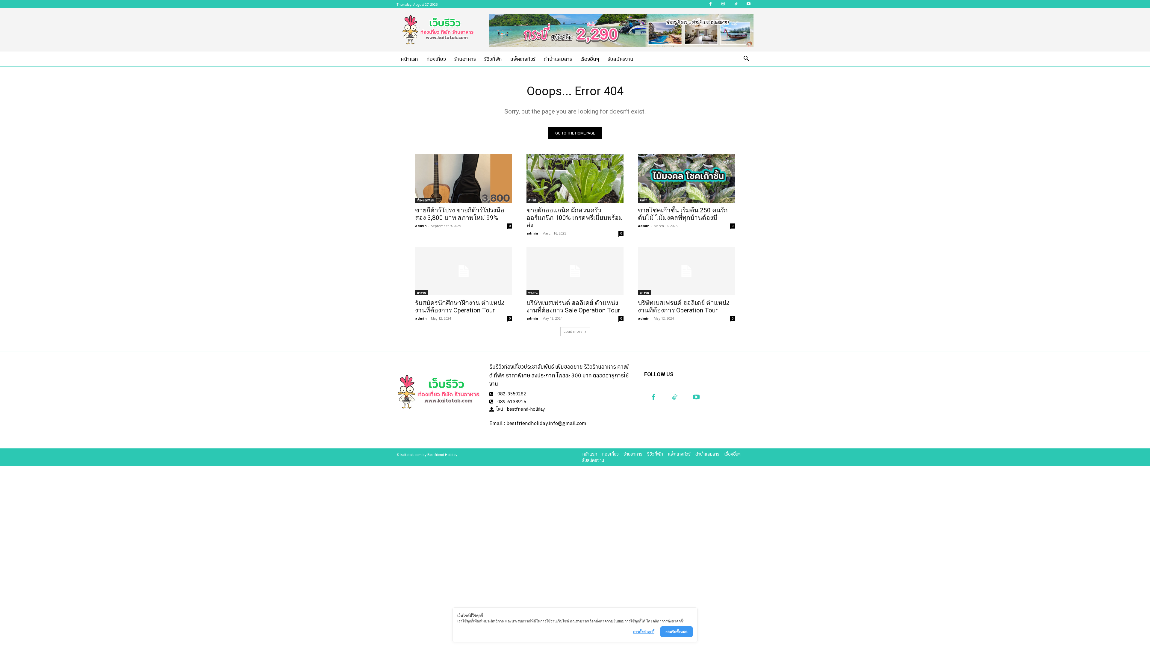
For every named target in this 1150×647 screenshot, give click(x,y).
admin (421, 225)
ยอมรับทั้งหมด (676, 631)
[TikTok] (674, 397)
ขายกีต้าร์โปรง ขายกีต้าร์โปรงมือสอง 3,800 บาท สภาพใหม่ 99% (459, 214)
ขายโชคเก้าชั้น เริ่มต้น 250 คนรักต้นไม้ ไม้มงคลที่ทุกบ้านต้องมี (683, 214)
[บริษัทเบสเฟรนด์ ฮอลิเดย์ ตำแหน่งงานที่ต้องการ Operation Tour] (686, 271)
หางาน (421, 293)
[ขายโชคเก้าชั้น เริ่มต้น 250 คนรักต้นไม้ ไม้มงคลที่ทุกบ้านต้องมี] (686, 178)
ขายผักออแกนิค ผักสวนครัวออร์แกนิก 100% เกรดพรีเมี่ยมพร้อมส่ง (574, 218)
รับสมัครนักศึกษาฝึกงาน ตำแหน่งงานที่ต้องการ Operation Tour (460, 306)
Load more (573, 331)
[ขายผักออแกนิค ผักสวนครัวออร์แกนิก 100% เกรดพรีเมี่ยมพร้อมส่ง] (575, 178)
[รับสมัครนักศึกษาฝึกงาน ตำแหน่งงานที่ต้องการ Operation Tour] (463, 271)
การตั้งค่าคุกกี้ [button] (643, 631)
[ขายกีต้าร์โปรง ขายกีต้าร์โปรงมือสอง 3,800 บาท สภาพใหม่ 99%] (463, 178)
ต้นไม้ (532, 200)
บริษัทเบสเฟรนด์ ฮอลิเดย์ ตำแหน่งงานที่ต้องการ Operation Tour (684, 306)
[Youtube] (696, 397)
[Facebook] (653, 397)
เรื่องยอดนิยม (425, 200)
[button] (746, 59)
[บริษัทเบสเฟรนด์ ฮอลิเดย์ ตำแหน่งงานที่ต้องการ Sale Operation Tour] (575, 271)
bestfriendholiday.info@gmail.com (546, 423)
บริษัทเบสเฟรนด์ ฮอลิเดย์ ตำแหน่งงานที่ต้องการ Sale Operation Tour (573, 306)
